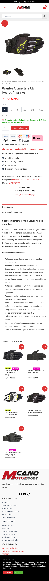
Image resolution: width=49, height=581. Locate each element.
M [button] (11, 110)
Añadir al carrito (20, 128)
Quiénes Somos (7, 525)
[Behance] (28, 494)
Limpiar (5, 115)
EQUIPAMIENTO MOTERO (12, 81)
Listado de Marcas (8, 517)
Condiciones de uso (8, 537)
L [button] (17, 110)
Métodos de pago (8, 508)
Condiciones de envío (9, 505)
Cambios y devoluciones (10, 511)
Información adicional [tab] (12, 212)
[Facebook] (20, 494)
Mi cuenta (5, 502)
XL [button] (24, 110)
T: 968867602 (6, 554)
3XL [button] (41, 110)
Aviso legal (5, 528)
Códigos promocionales (10, 540)
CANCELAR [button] (8, 573)
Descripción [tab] (7, 207)
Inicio (3, 81)
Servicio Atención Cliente (10, 548)
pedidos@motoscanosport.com (13, 551)
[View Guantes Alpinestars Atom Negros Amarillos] (7, 72)
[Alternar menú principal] (4, 7)
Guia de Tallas (6, 514)
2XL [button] (32, 110)
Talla (4, 105)
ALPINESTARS (18, 180)
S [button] (4, 110)
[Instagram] (24, 494)
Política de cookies (8, 534)
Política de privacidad (9, 531)
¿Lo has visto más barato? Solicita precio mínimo (23, 149)
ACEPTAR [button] (18, 573)
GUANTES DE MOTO (25, 81)
